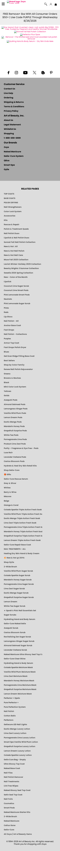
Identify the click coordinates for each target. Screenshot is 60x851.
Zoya (6, 147)
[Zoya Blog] (43, 72)
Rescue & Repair (11, 224)
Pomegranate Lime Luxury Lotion (19, 738)
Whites (7, 488)
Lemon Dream (10, 602)
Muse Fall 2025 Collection (16, 260)
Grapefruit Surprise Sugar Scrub (19, 597)
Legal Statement (12, 125)
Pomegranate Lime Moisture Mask (20, 685)
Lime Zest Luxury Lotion (15, 733)
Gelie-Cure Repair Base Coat (17, 545)
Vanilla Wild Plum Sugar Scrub (18, 571)
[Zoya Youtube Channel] (25, 72)
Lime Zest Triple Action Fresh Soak (20, 523)
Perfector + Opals (12, 698)
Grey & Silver (10, 483)
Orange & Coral (11, 505)
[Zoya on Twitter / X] (34, 72)
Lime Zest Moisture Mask (15, 676)
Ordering (8, 98)
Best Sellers (9, 360)
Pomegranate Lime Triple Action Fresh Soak (23, 527)
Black (6, 382)
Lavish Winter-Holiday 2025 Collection (22, 264)
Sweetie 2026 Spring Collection (18, 273)
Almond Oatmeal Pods (14, 404)
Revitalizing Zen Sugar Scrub (17, 637)
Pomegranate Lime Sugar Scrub (19, 584)
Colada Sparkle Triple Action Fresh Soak (23, 510)
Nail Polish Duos (11, 233)
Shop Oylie (9, 562)
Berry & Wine (10, 492)
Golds (6, 395)
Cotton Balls (10, 716)
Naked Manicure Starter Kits (17, 812)
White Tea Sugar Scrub (14, 606)
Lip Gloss (8, 317)
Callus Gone (9, 825)
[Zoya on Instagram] (16, 72)
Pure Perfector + (11, 702)
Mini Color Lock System (15, 387)
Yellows (7, 391)
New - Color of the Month (16, 277)
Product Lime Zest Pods (15, 444)
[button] (16, 2)
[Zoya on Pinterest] (51, 72)
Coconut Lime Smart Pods (16, 290)
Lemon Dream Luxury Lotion (17, 751)
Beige (6, 501)
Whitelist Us (10, 129)
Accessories (9, 216)
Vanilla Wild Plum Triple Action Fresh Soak (23, 514)
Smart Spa (9, 165)
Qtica (6, 161)
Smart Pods (9, 808)
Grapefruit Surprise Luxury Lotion (19, 746)
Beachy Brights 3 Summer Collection (21, 268)
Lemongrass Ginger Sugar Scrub (19, 641)
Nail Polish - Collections (15, 334)
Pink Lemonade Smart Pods (17, 295)
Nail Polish (9, 711)
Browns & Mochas (12, 378)
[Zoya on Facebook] (8, 72)
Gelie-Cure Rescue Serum (16, 479)
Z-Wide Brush (10, 567)
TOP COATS (9, 194)
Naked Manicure (12, 152)
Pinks (6, 308)
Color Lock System (13, 211)
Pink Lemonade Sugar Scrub (17, 303)
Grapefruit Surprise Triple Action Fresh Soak (23, 536)
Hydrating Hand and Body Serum (19, 619)
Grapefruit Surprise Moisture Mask (20, 689)
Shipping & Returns (14, 102)
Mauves (7, 496)
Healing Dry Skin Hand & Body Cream (21, 553)
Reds (6, 312)
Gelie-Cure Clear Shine (14, 659)
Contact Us (9, 89)
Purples (7, 339)
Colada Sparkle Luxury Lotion (18, 755)
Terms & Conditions (14, 107)
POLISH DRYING (11, 203)
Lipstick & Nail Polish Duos (16, 238)
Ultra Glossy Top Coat (14, 764)
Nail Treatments (11, 781)
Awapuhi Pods (10, 400)
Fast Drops (9, 330)
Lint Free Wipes (11, 786)
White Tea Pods (11, 435)
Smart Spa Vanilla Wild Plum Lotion (21, 742)
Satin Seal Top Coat (13, 795)
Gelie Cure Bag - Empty (15, 760)
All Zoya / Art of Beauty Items (18, 834)
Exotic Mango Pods (13, 422)
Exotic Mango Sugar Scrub (16, 593)
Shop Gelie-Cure (11, 470)
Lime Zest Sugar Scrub (14, 589)
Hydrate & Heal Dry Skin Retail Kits (20, 466)
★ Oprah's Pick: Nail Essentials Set (20, 610)
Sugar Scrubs (10, 615)
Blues (6, 352)
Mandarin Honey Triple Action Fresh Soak (23, 531)
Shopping (9, 134)
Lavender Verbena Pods (15, 457)
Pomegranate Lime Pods (15, 439)
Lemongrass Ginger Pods (16, 409)
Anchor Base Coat (12, 325)
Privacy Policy (11, 111)
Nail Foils (8, 799)
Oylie (6, 170)
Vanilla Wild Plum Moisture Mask (20, 672)
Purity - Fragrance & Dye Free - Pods (21, 448)
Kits (6, 220)
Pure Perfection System (15, 707)
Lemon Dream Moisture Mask (18, 694)
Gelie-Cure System (14, 156)
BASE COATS (9, 198)
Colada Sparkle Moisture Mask (18, 667)
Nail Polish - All (11, 321)
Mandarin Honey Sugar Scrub (18, 580)
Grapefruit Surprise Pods (15, 431)
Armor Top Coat (11, 343)
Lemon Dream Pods (13, 417)
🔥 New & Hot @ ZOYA (14, 558)
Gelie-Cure (9, 830)
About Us (8, 120)
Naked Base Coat (12, 768)
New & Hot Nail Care (13, 255)
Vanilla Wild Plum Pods (15, 413)
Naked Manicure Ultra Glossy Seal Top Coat (23, 654)
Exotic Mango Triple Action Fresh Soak (22, 518)
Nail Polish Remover (13, 777)
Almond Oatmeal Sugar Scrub (18, 645)
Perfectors (8, 720)
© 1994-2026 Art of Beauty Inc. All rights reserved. (30, 843)
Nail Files (8, 773)
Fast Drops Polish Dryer (15, 347)
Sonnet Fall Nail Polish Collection (19, 242)
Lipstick (7, 281)
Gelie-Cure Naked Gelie (15, 623)
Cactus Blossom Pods (14, 461)
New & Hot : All (11, 246)
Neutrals (8, 299)
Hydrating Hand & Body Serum (18, 663)
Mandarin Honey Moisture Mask (19, 681)
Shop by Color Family (14, 365)
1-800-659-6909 (12, 138)
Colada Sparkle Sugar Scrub (17, 575)
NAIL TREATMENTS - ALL (15, 549)
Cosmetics (9, 803)
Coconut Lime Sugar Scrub (16, 286)
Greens (7, 374)
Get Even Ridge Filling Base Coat (19, 356)
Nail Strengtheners (13, 207)
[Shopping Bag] (55, 4)
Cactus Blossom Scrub (14, 632)
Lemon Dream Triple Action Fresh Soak (22, 540)
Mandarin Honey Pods (14, 426)
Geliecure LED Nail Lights (15, 724)
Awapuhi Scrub (11, 628)
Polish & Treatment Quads (16, 229)
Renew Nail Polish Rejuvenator (18, 369)
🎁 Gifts (7, 474)
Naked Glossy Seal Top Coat (17, 790)
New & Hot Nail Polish (14, 251)
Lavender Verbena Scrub (15, 650)
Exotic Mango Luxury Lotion (17, 729)
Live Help (8, 93)
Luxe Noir (8, 452)
